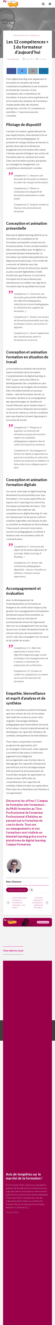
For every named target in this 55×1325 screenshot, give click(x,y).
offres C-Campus (37, 800)
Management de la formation (26, 35)
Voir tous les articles (17, 890)
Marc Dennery (13, 59)
